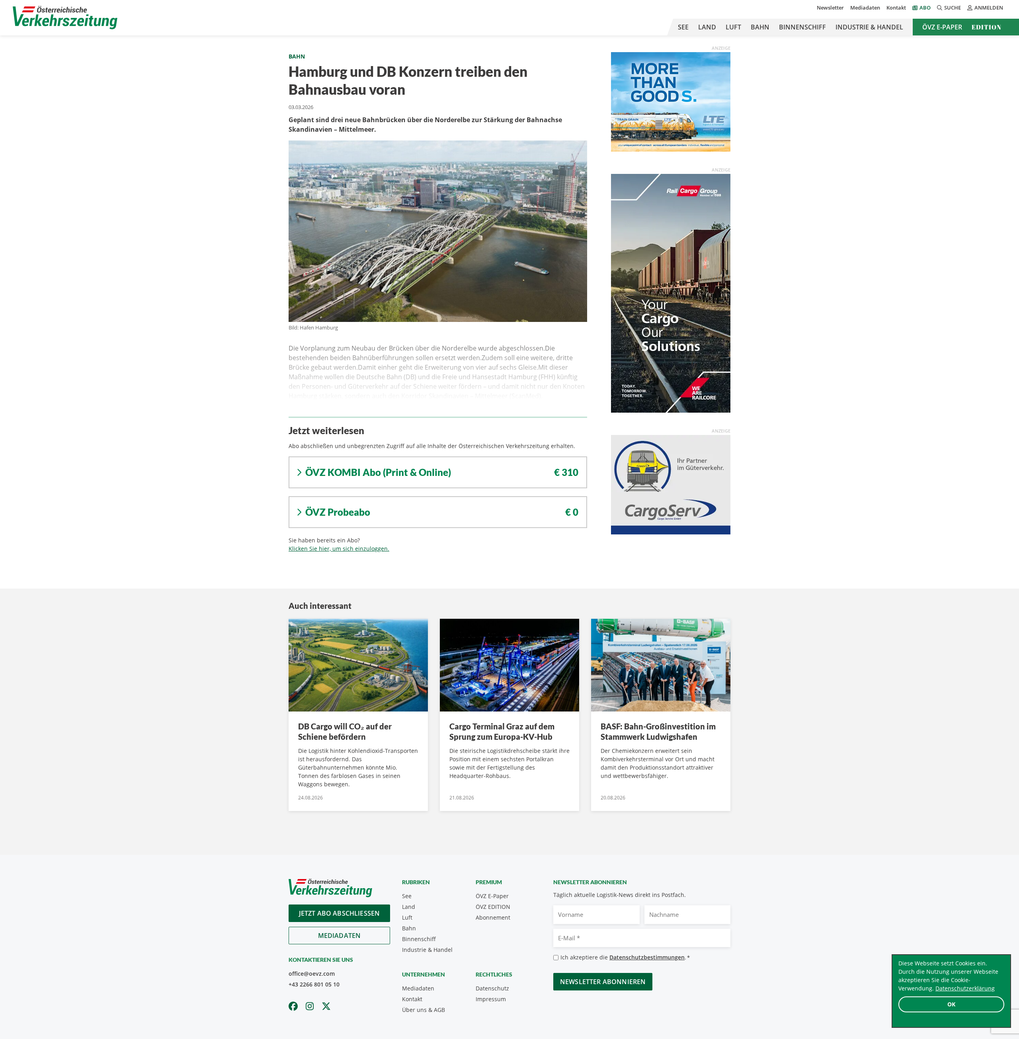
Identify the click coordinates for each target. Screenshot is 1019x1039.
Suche (952, 7)
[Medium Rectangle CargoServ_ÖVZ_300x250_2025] (670, 484)
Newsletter (830, 7)
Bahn (760, 27)
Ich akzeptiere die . (625, 957)
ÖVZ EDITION (493, 906)
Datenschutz (492, 988)
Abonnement (493, 917)
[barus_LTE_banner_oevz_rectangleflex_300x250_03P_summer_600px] (670, 101)
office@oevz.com (312, 973)
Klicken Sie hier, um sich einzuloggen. (339, 548)
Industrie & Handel (869, 27)
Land (707, 27)
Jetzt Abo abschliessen (339, 913)
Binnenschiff (802, 27)
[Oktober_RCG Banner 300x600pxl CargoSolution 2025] (670, 292)
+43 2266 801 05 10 (314, 984)
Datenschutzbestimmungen (647, 957)
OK (951, 1004)
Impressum (491, 999)
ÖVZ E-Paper (942, 27)
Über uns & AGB (423, 1010)
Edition (986, 27)
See (683, 27)
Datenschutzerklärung (965, 988)
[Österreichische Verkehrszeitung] (65, 17)
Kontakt (896, 7)
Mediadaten (865, 7)
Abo (925, 7)
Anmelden (988, 7)
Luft (733, 27)
